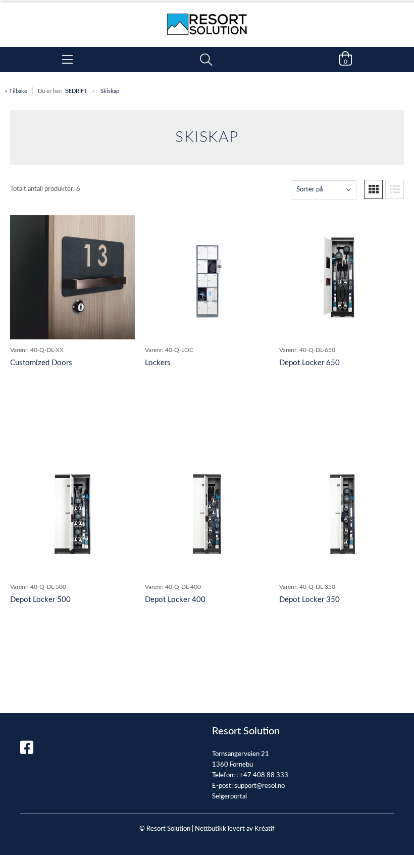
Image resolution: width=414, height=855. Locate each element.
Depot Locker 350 (309, 599)
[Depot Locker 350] (342, 514)
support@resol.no (259, 786)
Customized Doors (41, 363)
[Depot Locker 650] (342, 277)
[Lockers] (207, 277)
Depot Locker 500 (40, 599)
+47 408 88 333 (263, 775)
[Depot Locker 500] (72, 514)
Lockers (158, 363)
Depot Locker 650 (309, 363)
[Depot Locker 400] (207, 514)
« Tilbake (16, 91)
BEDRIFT (76, 91)
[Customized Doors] (72, 277)
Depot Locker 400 (175, 599)
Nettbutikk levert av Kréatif (235, 829)
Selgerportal (229, 796)
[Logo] (207, 19)
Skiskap (109, 91)
